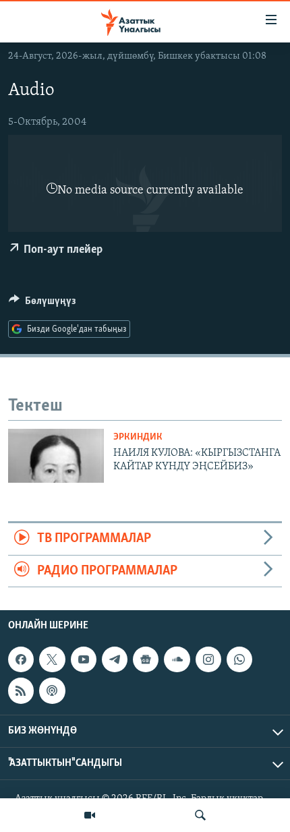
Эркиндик (138, 437)
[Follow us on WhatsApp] (239, 659)
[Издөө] (200, 815)
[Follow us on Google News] (145, 659)
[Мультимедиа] (89, 815)
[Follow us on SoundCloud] (177, 659)
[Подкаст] (52, 690)
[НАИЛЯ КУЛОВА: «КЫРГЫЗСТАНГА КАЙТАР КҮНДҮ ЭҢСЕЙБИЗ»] (56, 456)
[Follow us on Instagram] (208, 659)
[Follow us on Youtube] (83, 659)
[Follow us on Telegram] (114, 659)
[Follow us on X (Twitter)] (52, 659)
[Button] (42, 304)
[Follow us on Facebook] (21, 659)
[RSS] (21, 690)
